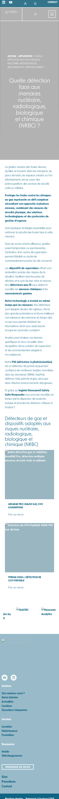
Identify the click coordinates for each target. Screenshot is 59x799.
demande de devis (17, 766)
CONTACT (52, 2)
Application (25, 56)
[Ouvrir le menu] (52, 14)
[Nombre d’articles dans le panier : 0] (35, 3)
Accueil (12, 56)
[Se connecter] (25, 3)
